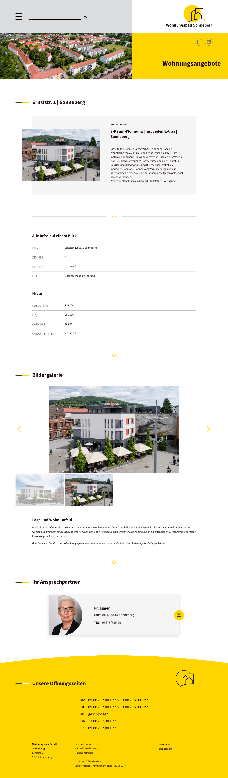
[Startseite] (189, 26)
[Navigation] (19, 16)
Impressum (164, 744)
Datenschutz (165, 749)
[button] (208, 429)
